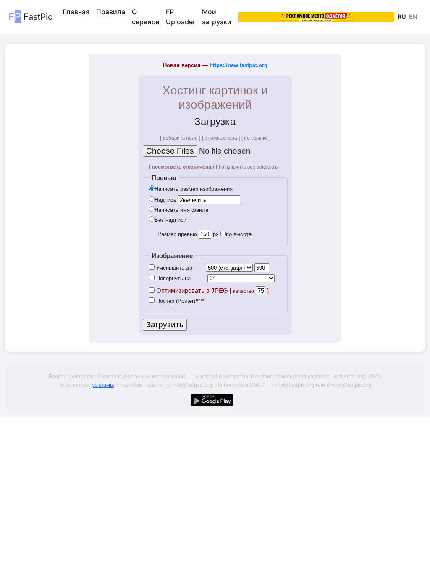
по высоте (239, 234)
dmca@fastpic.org (349, 385)
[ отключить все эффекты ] (250, 167)
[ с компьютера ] (221, 138)
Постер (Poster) (175, 301)
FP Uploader (180, 17)
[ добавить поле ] (180, 138)
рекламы (103, 385)
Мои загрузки (216, 17)
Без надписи (170, 220)
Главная (76, 12)
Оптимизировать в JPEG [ (204, 290)
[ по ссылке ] (255, 138)
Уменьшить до (173, 268)
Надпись (165, 200)
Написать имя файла (181, 210)
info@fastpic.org (192, 385)
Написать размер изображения (194, 189)
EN (413, 16)
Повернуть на (173, 278)
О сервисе (145, 17)
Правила (110, 12)
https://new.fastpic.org (238, 65)
